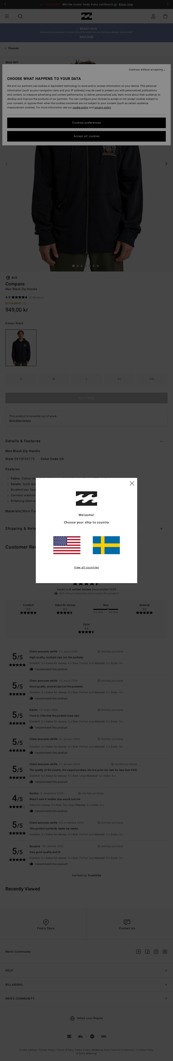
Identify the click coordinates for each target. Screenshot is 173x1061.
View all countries (86, 567)
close (132, 483)
